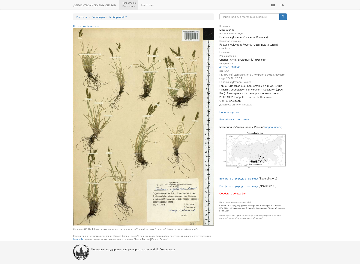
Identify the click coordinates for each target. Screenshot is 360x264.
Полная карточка (229, 112)
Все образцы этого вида (234, 119)
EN (282, 5)
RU (273, 5)
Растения (82, 17)
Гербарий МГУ (118, 17)
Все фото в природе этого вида (238, 178)
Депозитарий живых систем (94, 4)
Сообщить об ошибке (232, 193)
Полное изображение (86, 26)
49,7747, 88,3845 (229, 67)
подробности (273, 127)
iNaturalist (78, 239)
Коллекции (147, 5)
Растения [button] (128, 6)
